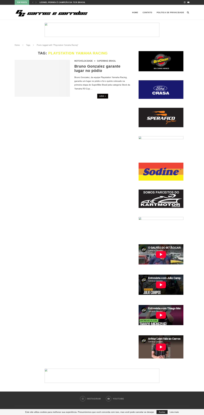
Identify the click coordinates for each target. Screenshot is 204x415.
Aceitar (162, 412)
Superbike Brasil (106, 61)
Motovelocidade (83, 61)
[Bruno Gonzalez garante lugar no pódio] (42, 78)
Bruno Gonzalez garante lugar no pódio (97, 68)
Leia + (102, 96)
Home (135, 13)
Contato (147, 13)
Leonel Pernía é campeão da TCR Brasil (62, 2)
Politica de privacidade (170, 13)
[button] (102, 30)
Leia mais (174, 412)
